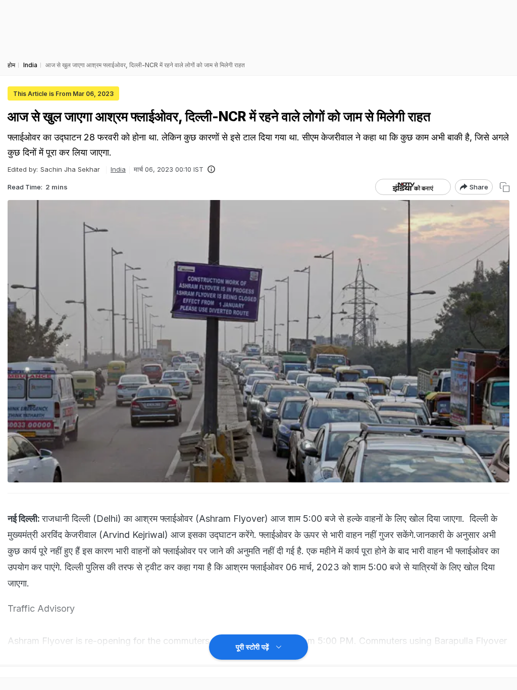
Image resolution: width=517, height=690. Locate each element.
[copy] (504, 187)
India (118, 169)
